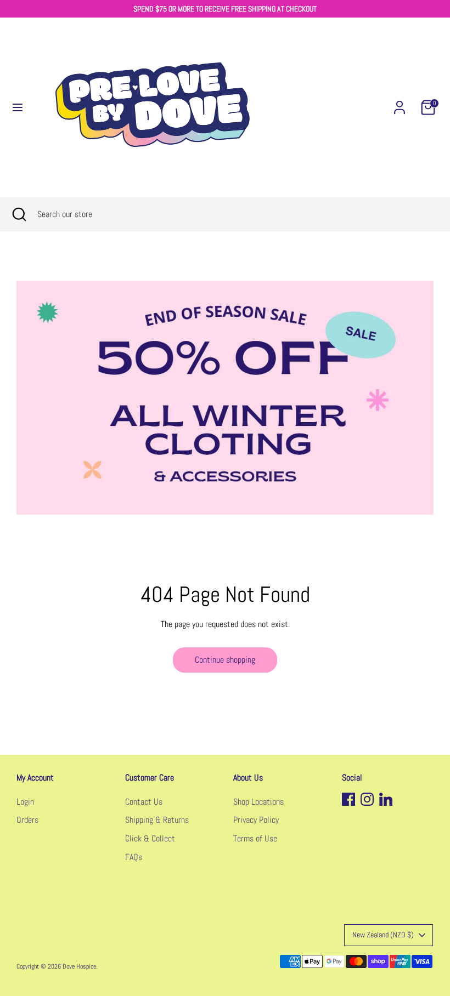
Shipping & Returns (157, 820)
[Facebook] (348, 799)
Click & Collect (150, 838)
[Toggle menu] (18, 107)
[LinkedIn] (385, 799)
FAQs (133, 857)
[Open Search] (18, 214)
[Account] (399, 103)
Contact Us (143, 801)
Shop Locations (258, 801)
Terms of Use (255, 838)
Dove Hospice (79, 966)
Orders (27, 820)
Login (25, 801)
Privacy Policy (256, 820)
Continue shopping (225, 659)
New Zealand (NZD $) (383, 935)
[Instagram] (367, 799)
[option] (225, 398)
